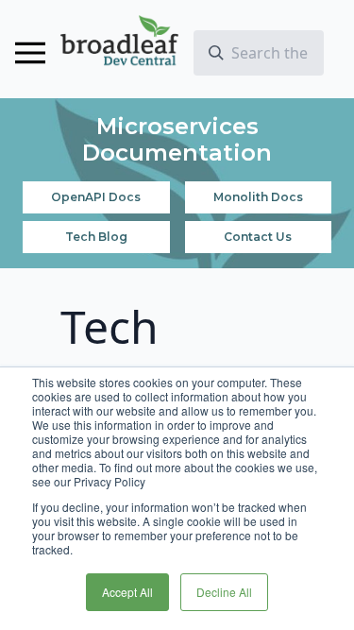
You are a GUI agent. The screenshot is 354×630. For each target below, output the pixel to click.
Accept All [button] (127, 592)
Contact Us (258, 237)
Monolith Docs (258, 197)
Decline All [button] (224, 592)
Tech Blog (96, 237)
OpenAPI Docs (96, 197)
